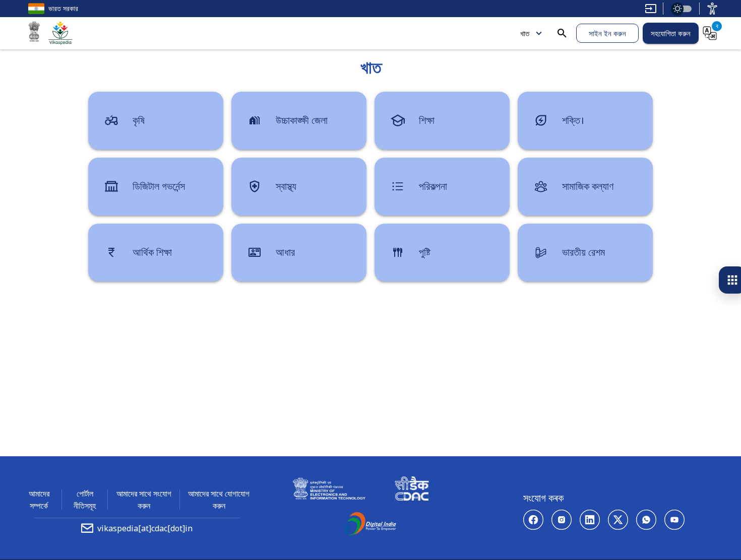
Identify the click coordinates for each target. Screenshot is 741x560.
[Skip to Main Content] (651, 9)
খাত (524, 33)
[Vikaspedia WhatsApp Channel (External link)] (646, 520)
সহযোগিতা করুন (671, 33)
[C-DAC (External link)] (412, 490)
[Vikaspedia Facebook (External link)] (533, 520)
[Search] (562, 33)
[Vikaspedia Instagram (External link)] (561, 520)
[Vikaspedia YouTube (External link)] (674, 520)
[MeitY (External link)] (34, 33)
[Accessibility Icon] (712, 8)
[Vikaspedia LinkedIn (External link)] (590, 520)
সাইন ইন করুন (607, 33)
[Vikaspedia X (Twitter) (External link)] (618, 520)
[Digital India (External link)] (370, 525)
